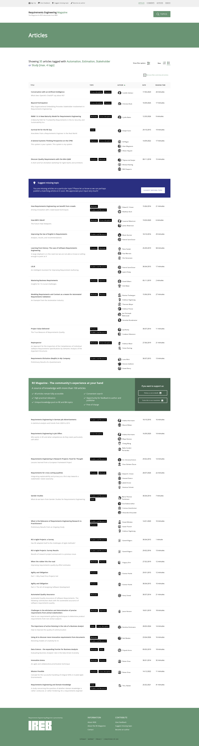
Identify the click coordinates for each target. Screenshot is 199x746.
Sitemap (83, 739)
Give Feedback (120, 722)
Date (144, 85)
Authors (160, 3)
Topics (163, 14)
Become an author (122, 729)
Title (32, 85)
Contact (91, 729)
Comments (150, 3)
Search (167, 3)
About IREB (92, 722)
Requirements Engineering (48, 13)
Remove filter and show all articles (157, 75)
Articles (141, 3)
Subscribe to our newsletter (151, 400)
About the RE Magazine (97, 726)
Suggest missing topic (152, 190)
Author (120, 85)
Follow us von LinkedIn (151, 393)
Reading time (160, 85)
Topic (92, 85)
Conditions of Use (111, 739)
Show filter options (139, 63)
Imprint (91, 739)
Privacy (99, 739)
